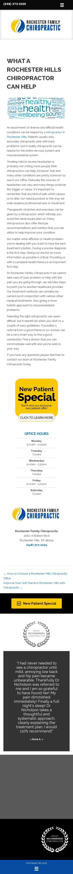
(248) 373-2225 (14, 4)
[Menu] (36, 868)
